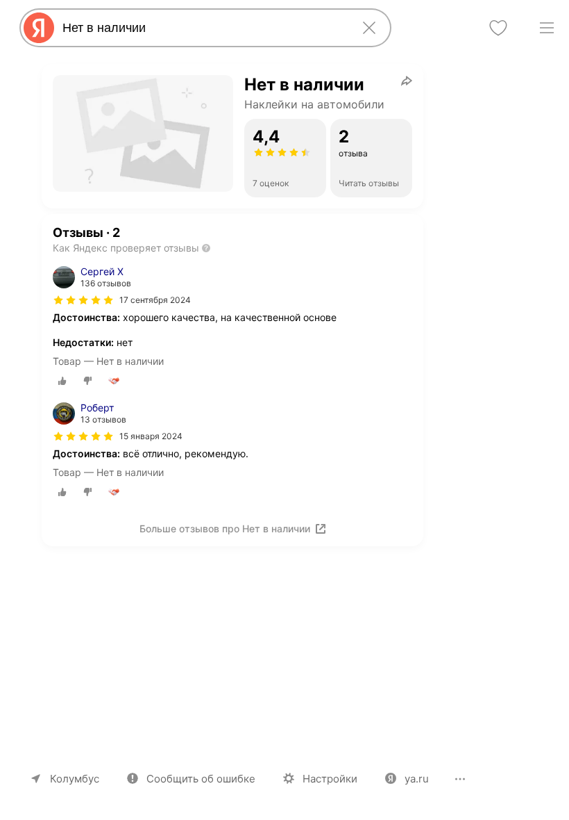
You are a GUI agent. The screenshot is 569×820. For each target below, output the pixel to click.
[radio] (62, 381)
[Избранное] (498, 28)
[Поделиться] (406, 80)
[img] (83, 300)
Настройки (330, 778)
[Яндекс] (39, 28)
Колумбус (74, 778)
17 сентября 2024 (155, 300)
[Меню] (547, 28)
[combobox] (202, 28)
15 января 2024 (150, 436)
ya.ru (417, 778)
